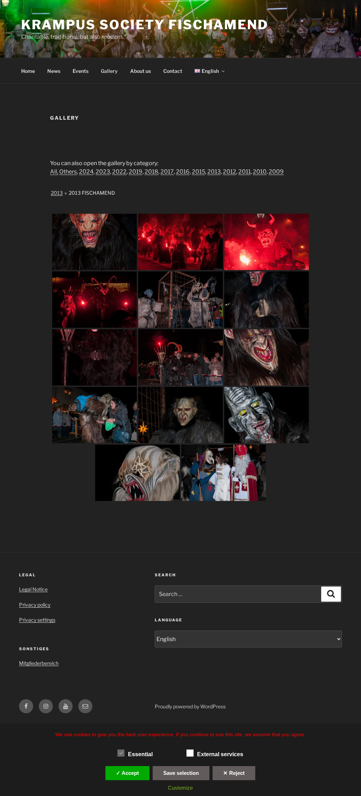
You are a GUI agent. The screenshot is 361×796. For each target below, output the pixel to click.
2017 (167, 171)
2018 (151, 171)
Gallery (109, 71)
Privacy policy (34, 605)
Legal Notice (33, 589)
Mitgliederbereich (39, 663)
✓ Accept (127, 773)
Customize (180, 788)
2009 (276, 171)
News (53, 71)
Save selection (181, 773)
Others (68, 171)
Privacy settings (37, 620)
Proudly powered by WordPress (190, 706)
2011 (244, 171)
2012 (229, 171)
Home (28, 71)
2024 (86, 171)
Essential (140, 754)
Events (80, 71)
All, (54, 171)
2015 (198, 171)
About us (140, 71)
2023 (103, 171)
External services (220, 754)
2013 (214, 171)
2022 (119, 171)
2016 (183, 171)
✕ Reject (234, 773)
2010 (260, 171)
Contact (172, 71)
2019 (135, 171)
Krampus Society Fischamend (144, 24)
